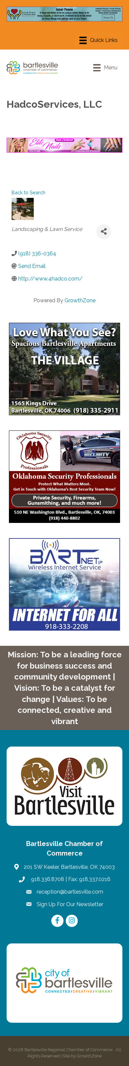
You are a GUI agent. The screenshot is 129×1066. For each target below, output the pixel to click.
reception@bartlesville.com (70, 892)
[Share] (103, 231)
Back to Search (28, 192)
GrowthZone (80, 300)
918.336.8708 (47, 879)
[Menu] (98, 40)
